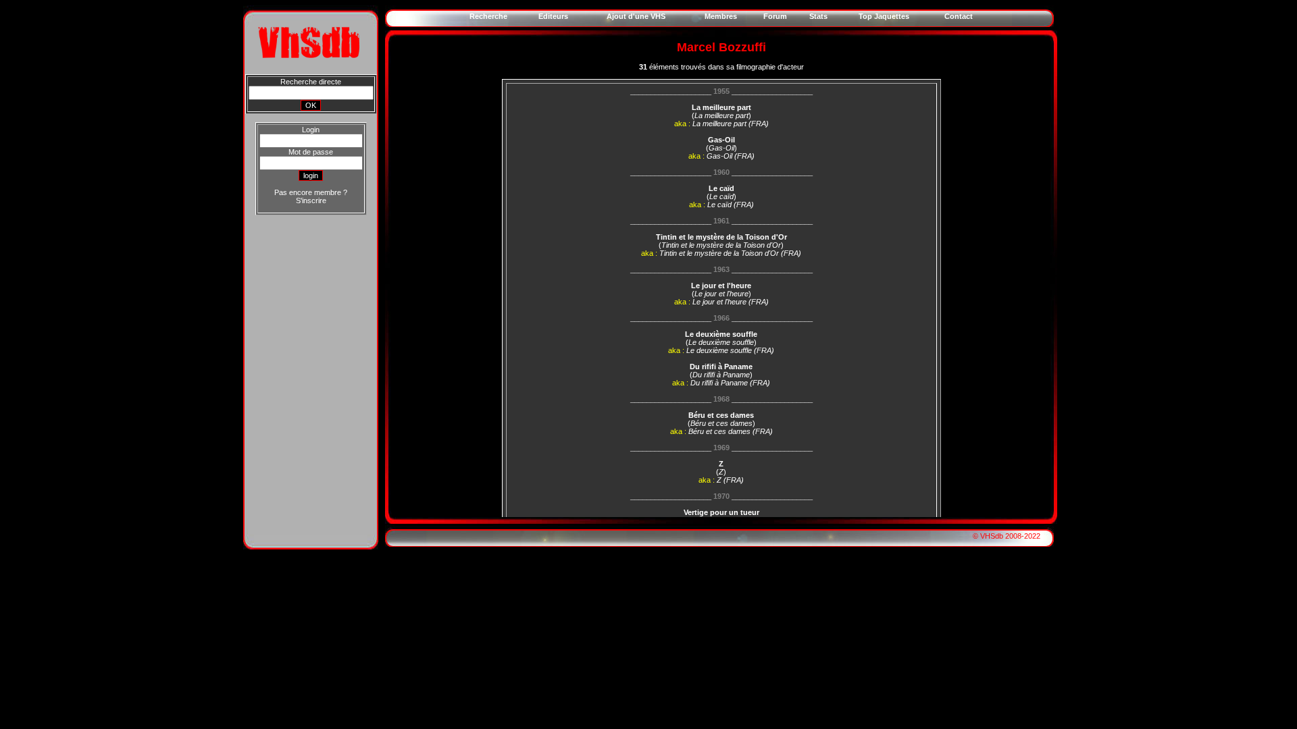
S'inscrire (311, 200)
